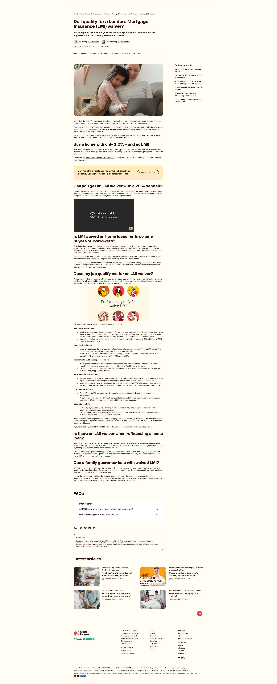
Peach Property (129, 653)
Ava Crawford (93, 42)
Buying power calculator (129, 636)
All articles (153, 646)
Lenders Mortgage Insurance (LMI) (113, 129)
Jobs (182, 650)
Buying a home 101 (156, 638)
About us (181, 648)
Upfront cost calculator (129, 633)
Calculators (154, 636)
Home (180, 645)
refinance (95, 443)
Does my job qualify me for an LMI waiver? (189, 89)
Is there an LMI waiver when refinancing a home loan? (186, 95)
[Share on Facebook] (81, 528)
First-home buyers (81, 246)
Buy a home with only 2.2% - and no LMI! (188, 71)
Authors (152, 649)
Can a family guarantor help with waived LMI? (188, 101)
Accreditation (183, 633)
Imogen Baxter (124, 42)
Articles (107, 14)
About (180, 636)
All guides (153, 644)
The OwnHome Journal (82, 14)
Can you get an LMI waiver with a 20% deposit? (188, 77)
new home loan (105, 472)
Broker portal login (185, 638)
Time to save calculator (129, 638)
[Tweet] (85, 528)
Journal (152, 633)
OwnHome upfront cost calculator (99, 158)
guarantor (88, 472)
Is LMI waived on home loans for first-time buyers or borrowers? (188, 83)
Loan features (126, 644)
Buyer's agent (126, 650)
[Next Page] (199, 613)
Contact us (182, 653)
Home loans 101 (155, 641)
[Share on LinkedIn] (89, 528)
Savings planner (127, 641)
